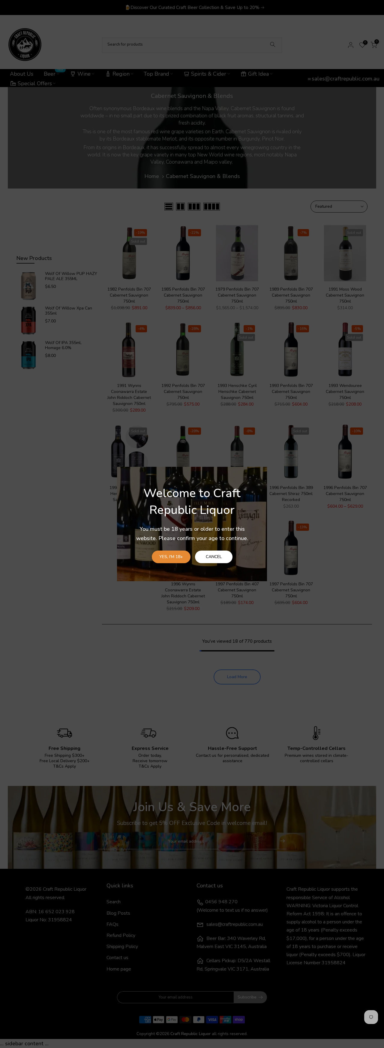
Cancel (214, 557)
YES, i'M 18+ (171, 557)
